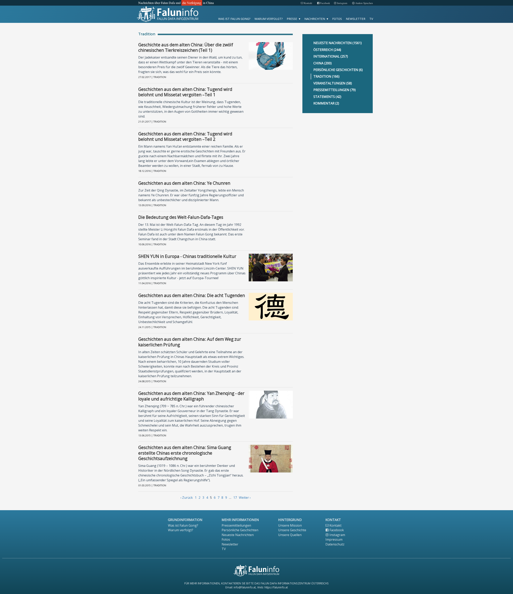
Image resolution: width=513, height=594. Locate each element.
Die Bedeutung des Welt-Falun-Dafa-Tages (180, 217)
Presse (292, 19)
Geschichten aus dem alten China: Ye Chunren (184, 183)
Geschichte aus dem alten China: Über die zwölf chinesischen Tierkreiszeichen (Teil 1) (185, 47)
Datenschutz (334, 544)
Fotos (337, 19)
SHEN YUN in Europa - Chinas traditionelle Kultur (187, 256)
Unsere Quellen (290, 535)
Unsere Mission (290, 525)
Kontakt (307, 3)
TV (371, 19)
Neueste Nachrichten (238, 535)
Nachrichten (314, 19)
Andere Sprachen (364, 3)
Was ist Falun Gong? (234, 19)
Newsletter (355, 19)
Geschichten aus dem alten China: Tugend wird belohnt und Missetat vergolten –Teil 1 (185, 91)
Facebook (324, 3)
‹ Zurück (186, 497)
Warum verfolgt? (268, 19)
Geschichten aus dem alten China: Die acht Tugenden (191, 295)
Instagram (341, 3)
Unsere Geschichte (292, 530)
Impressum (333, 539)
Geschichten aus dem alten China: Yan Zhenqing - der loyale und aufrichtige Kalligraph (191, 395)
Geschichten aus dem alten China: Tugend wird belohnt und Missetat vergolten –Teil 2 (185, 136)
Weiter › (245, 497)
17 (235, 497)
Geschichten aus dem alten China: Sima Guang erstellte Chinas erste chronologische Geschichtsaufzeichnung (184, 453)
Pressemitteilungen (236, 525)
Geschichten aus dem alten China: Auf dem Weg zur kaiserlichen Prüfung (189, 341)
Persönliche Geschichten (240, 530)
